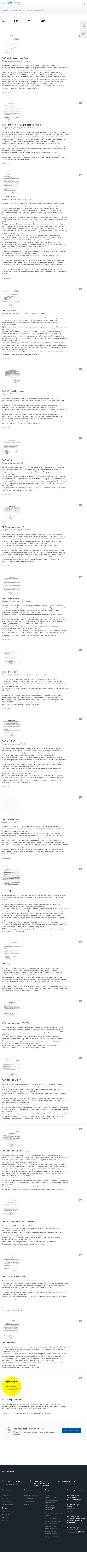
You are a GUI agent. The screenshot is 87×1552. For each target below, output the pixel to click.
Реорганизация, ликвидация (51, 1501)
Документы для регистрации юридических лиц (74, 1497)
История (5, 1498)
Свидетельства (8, 1505)
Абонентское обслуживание (51, 1527)
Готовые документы (75, 1490)
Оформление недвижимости (51, 1533)
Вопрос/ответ (29, 1502)
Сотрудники (6, 1502)
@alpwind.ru (69, 1481)
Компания (6, 1490)
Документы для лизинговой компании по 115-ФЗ (75, 1530)
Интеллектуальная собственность (52, 1522)
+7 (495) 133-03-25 (13, 1481)
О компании (7, 1495)
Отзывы (5, 1508)
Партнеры (6, 1511)
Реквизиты (6, 1521)
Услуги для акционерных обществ (50, 1508)
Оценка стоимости (52, 1518)
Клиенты (5, 1514)
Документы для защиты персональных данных (73, 1508)
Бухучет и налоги (52, 1537)
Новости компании (31, 1495)
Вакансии (5, 1517)
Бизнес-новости (30, 1498)
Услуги (48, 1490)
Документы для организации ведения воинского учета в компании (76, 1519)
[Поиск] (84, 4)
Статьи (26, 1505)
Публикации (29, 1490)
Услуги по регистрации (50, 1496)
